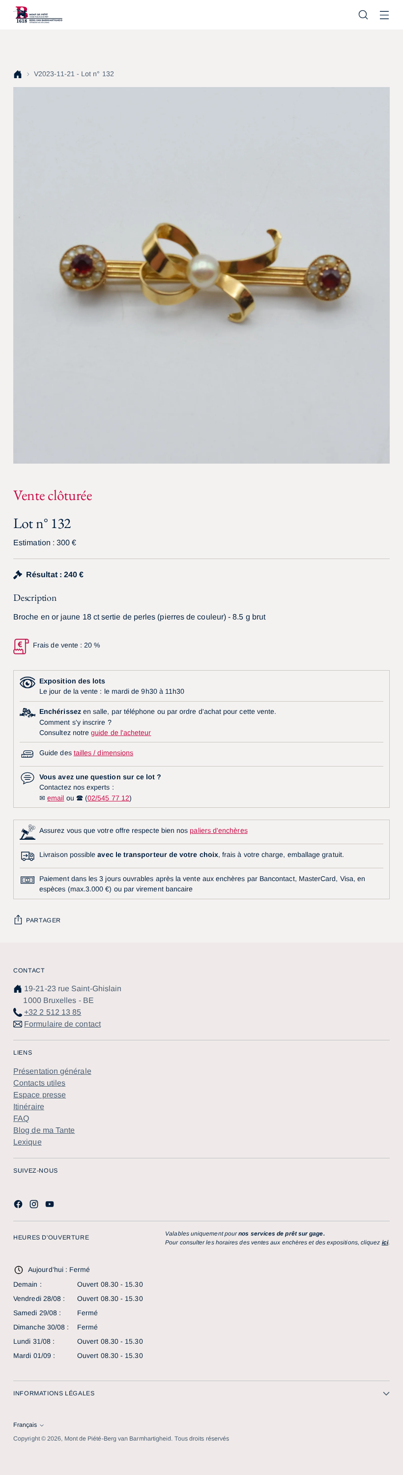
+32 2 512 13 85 (52, 1012)
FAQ (21, 1118)
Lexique (27, 1142)
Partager (43, 920)
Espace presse (39, 1095)
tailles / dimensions (103, 753)
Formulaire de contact (62, 1024)
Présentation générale (52, 1071)
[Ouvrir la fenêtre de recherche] (363, 15)
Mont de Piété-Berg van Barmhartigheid (118, 1438)
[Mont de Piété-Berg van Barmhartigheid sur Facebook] (19, 1205)
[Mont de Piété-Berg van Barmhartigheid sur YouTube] (51, 1205)
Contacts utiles (39, 1083)
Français (25, 1424)
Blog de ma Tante (44, 1130)
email (55, 798)
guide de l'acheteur (121, 733)
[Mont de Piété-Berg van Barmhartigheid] (37, 14)
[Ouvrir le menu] (384, 15)
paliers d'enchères (218, 830)
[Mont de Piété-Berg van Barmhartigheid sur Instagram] (35, 1205)
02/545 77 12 (108, 798)
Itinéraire (28, 1106)
